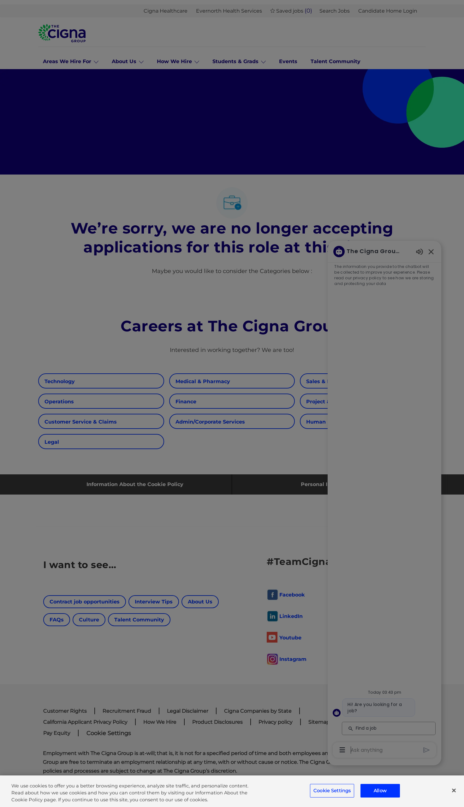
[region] (232, 791)
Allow (380, 790)
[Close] (454, 791)
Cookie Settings (332, 790)
